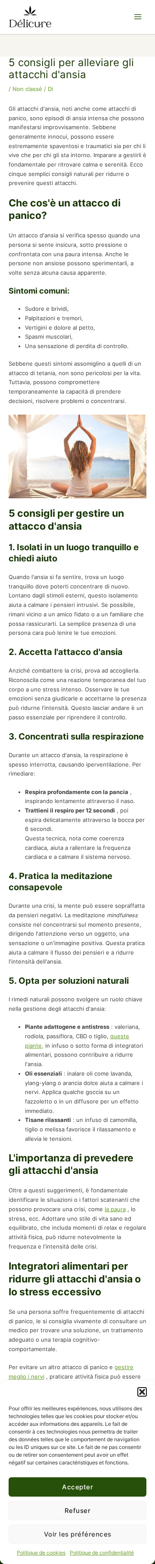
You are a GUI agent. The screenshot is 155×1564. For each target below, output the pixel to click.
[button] (142, 1392)
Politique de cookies (41, 1552)
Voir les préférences (78, 1534)
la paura (115, 1209)
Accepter (77, 1487)
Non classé (27, 89)
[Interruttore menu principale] (138, 17)
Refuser (78, 1510)
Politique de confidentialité (102, 1552)
